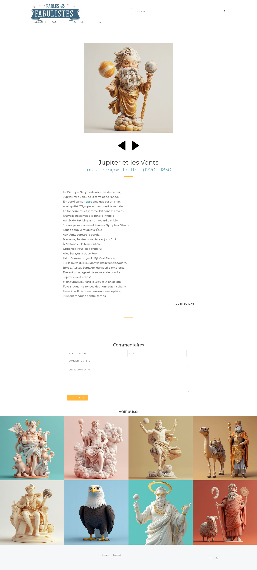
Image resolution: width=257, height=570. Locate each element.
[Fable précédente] (121, 145)
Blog (97, 22)
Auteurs (58, 22)
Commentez (77, 397)
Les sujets (79, 22)
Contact (117, 555)
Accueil (40, 22)
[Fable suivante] (135, 145)
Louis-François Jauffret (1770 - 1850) (128, 170)
